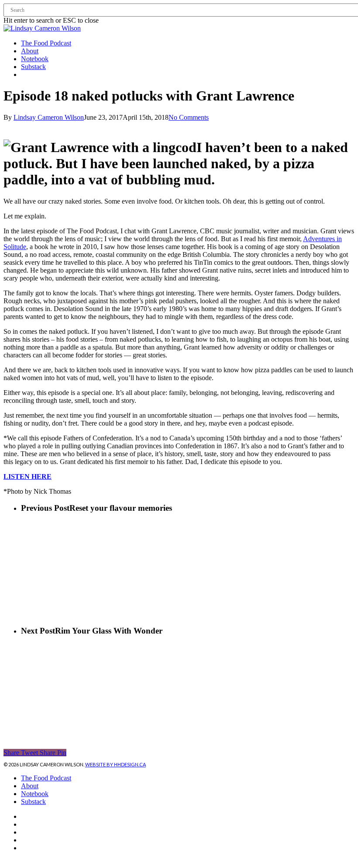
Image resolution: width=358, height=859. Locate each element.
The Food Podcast (46, 778)
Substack (33, 801)
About (29, 786)
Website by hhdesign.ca (115, 764)
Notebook (34, 793)
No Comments (189, 117)
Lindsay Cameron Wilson (49, 117)
